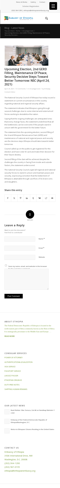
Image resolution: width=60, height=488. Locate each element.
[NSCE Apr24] (26, 55)
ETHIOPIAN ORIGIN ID (13, 380)
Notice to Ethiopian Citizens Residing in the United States (32, 429)
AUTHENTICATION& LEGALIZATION (18, 362)
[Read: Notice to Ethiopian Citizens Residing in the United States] (6, 430)
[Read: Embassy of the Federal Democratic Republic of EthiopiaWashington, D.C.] (6, 421)
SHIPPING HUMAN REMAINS (15, 389)
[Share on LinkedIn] (27, 198)
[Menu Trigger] (53, 6)
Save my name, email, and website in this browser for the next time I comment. (27, 267)
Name (42, 238)
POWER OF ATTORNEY (13, 357)
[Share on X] (14, 198)
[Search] (45, 18)
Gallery (33, 2)
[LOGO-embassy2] (24, 18)
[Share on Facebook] (8, 198)
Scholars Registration (30, 6)
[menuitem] (22, 2)
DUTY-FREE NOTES (12, 384)
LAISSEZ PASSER (11, 375)
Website (42, 257)
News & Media (21, 2)
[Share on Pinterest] (20, 198)
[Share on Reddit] (46, 198)
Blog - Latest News (14, 27)
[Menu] (52, 18)
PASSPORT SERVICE (12, 371)
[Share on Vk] (39, 198)
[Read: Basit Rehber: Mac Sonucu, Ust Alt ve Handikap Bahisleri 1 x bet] (6, 411)
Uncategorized (34, 89)
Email (41, 248)
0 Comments (21, 89)
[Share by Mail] (52, 198)
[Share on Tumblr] (33, 198)
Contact (42, 2)
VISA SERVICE (9, 366)
